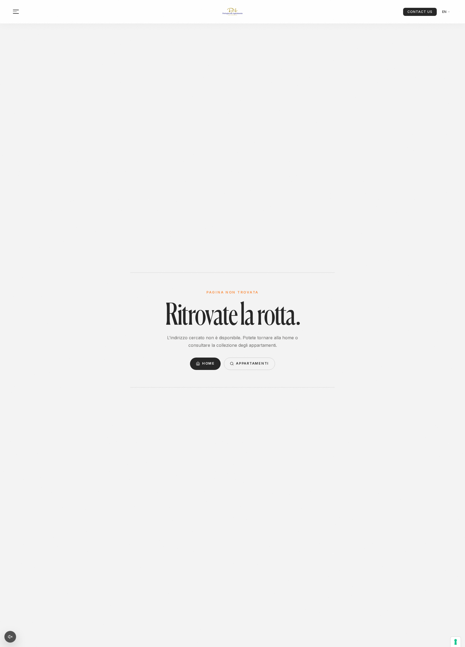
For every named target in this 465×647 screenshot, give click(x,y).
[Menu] (16, 11)
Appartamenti (252, 363)
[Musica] (10, 637)
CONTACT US (419, 12)
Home (208, 363)
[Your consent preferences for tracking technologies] (455, 642)
